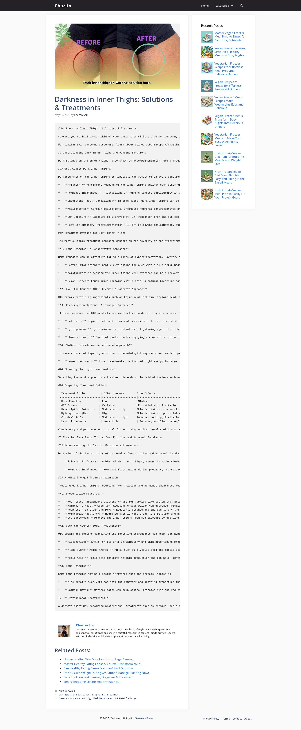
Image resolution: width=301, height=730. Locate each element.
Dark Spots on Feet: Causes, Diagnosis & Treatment (89, 694)
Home (205, 5)
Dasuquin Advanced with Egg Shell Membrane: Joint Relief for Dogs (97, 698)
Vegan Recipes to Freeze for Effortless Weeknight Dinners (228, 85)
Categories (222, 5)
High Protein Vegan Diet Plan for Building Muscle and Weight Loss (229, 158)
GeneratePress (144, 718)
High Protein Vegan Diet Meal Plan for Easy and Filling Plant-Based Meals (229, 177)
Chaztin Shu (85, 625)
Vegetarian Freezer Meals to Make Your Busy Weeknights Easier (228, 139)
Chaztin (63, 6)
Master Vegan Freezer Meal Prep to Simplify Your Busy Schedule (229, 36)
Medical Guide (67, 690)
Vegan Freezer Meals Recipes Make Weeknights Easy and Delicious (229, 102)
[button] (241, 5)
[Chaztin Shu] (64, 637)
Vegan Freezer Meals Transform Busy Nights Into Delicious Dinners (228, 121)
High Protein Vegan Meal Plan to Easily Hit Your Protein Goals (229, 193)
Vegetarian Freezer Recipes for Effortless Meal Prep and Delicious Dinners (228, 68)
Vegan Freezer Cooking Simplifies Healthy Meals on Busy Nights (230, 51)
